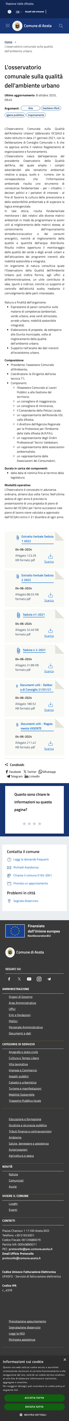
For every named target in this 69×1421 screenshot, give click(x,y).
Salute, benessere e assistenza (29, 1143)
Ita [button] (17, 12)
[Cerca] (61, 26)
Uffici (12, 1009)
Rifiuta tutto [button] (34, 1406)
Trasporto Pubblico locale (25, 1100)
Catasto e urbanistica (22, 1082)
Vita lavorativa (18, 1064)
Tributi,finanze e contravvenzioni (30, 1131)
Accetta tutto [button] (34, 1397)
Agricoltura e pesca (21, 1155)
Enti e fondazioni (20, 1015)
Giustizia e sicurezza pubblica (28, 1125)
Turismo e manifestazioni (25, 1088)
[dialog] (34, 1388)
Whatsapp (49, 771)
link (16, 1389)
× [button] (64, 1359)
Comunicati (16, 1180)
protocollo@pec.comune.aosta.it (31, 1249)
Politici (13, 1021)
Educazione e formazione (25, 1119)
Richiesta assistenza (22, 1339)
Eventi (13, 1209)
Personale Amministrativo (26, 1027)
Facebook (15, 771)
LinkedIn (34, 776)
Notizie (13, 1174)
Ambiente (15, 1137)
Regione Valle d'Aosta (20, 3)
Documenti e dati (20, 1033)
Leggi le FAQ (17, 1333)
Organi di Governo (20, 996)
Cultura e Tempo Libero (24, 1058)
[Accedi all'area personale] (9, 11)
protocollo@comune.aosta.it (21, 1258)
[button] (34, 1415)
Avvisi (13, 1186)
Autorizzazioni (18, 1149)
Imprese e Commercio (23, 1070)
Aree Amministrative (22, 1003)
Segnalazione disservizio (24, 1327)
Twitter (32, 771)
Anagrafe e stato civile (23, 1052)
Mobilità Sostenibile (21, 1094)
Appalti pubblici (19, 1076)
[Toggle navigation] (7, 25)
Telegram (17, 776)
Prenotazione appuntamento (27, 1321)
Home (8, 42)
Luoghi (13, 1203)
